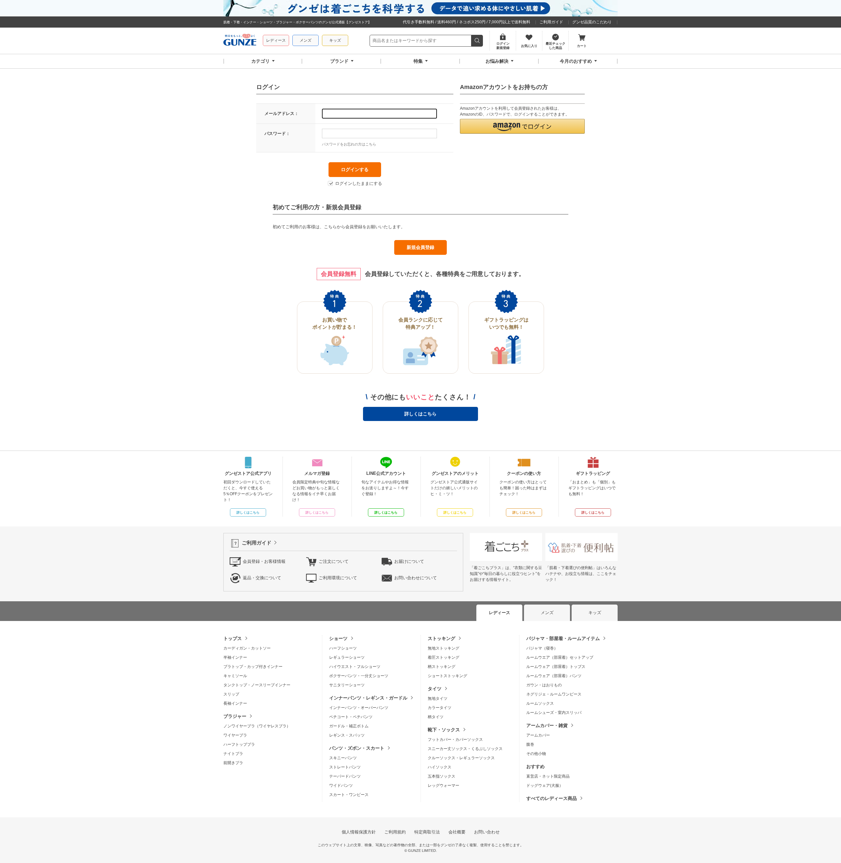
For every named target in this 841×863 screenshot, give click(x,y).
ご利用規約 (395, 832)
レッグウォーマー (443, 785)
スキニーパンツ (343, 758)
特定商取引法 (427, 832)
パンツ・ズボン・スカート (356, 748)
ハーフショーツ (343, 648)
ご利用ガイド (551, 22)
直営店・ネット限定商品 (548, 776)
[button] (522, 126)
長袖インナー (235, 703)
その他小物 (536, 753)
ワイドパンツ (341, 785)
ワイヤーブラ (235, 735)
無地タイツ (437, 698)
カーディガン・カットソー (247, 648)
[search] (477, 41)
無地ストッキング (443, 648)
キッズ (335, 40)
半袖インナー (235, 657)
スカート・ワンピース (349, 794)
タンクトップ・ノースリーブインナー (256, 685)
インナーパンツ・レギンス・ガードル (368, 697)
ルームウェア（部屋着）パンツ (553, 676)
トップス (232, 638)
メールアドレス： (281, 113)
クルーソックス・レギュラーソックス (461, 758)
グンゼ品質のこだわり (592, 22)
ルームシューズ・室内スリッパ (553, 712)
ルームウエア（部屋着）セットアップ (559, 657)
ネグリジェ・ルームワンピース (553, 694)
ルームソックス (540, 703)
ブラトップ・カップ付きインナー (253, 666)
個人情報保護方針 (359, 832)
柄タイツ (435, 717)
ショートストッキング (447, 676)
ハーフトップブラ (239, 744)
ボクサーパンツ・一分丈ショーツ (358, 676)
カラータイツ (439, 707)
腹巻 (530, 744)
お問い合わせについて (415, 577)
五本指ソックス (441, 776)
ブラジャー (234, 716)
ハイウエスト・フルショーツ (354, 666)
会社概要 (457, 832)
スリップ (231, 694)
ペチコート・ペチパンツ (351, 717)
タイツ (435, 688)
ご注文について (334, 561)
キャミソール (235, 676)
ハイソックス (439, 767)
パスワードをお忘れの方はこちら (349, 144)
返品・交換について (262, 577)
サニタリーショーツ (347, 685)
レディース (276, 40)
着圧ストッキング (443, 657)
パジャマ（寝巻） (542, 648)
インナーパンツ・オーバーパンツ (358, 707)
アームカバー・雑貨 (547, 725)
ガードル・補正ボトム (349, 726)
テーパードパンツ (345, 776)
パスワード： (277, 133)
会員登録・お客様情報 (264, 561)
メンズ (305, 40)
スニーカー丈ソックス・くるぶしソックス (465, 748)
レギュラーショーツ (347, 657)
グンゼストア (239, 41)
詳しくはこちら (420, 413)
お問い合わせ (487, 832)
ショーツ (338, 638)
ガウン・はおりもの (544, 685)
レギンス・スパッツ (347, 735)
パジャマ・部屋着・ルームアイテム (563, 638)
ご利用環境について (338, 577)
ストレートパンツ (345, 767)
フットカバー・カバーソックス (455, 739)
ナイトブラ (233, 753)
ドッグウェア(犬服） (544, 785)
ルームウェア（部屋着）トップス (555, 666)
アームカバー (538, 735)
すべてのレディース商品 (551, 798)
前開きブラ (233, 763)
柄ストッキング (441, 666)
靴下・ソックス (444, 729)
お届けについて (409, 561)
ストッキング (441, 638)
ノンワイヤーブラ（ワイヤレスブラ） (256, 726)
